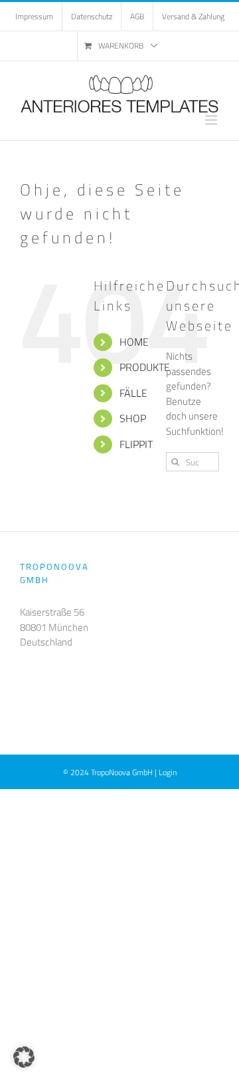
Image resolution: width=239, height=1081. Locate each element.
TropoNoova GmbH (122, 772)
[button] (24, 1057)
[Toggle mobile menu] (212, 120)
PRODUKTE (145, 367)
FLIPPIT (136, 444)
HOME (134, 342)
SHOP (133, 418)
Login (168, 772)
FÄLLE (133, 393)
